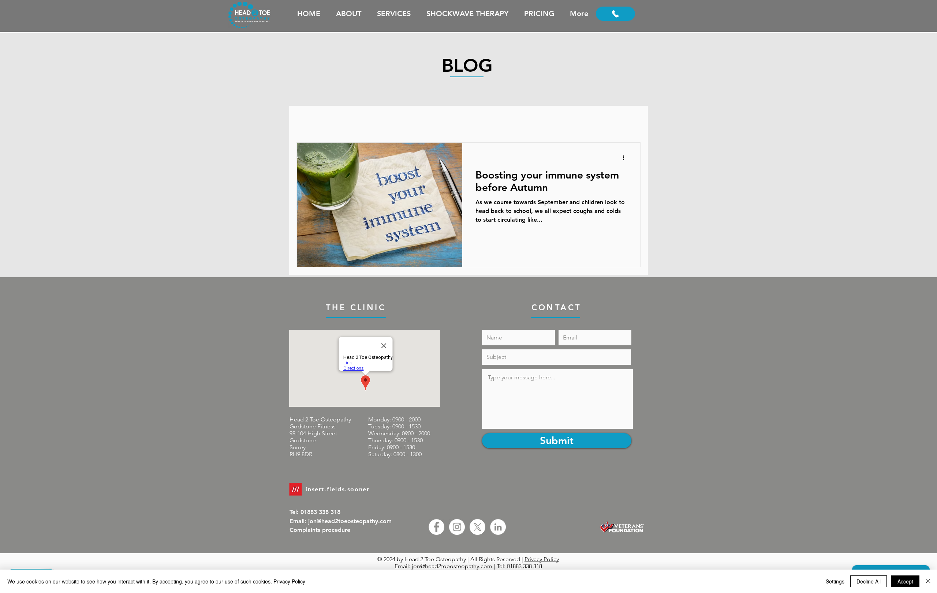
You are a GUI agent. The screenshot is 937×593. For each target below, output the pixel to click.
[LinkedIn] (498, 527)
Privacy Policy (542, 559)
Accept (905, 581)
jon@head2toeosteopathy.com (452, 566)
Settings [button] (835, 581)
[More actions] (625, 157)
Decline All (868, 581)
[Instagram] (457, 527)
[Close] (928, 581)
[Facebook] (436, 527)
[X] (477, 527)
